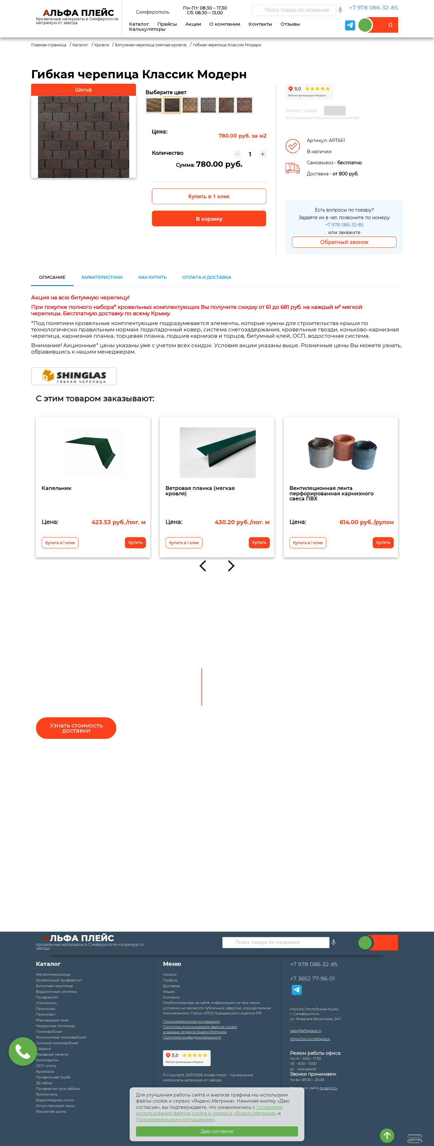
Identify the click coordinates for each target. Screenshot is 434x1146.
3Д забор (44, 1083)
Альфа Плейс (78, 13)
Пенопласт (45, 1014)
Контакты (260, 24)
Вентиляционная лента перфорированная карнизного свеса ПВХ (331, 493)
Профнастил (47, 997)
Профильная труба (53, 1077)
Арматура (45, 1071)
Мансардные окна (52, 1020)
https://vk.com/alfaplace (310, 1039)
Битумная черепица (54, 986)
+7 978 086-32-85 (344, 225)
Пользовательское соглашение (191, 1021)
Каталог (139, 24)
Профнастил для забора (58, 1088)
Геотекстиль (47, 1094)
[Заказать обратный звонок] (365, 943)
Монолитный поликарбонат (61, 1037)
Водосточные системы (56, 991)
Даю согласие (217, 1131)
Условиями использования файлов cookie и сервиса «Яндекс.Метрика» (209, 1110)
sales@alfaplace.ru (305, 1030)
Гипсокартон (47, 1060)
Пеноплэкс (46, 1008)
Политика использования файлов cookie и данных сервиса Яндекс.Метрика (200, 1029)
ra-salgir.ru (328, 1088)
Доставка (171, 986)
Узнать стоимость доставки (76, 728)
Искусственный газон (55, 1106)
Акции (193, 24)
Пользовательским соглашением (175, 1120)
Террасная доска (51, 1111)
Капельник (56, 488)
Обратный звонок (344, 242)
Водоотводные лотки (55, 1100)
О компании (224, 24)
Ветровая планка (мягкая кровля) (200, 490)
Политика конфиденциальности (192, 1037)
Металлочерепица (53, 974)
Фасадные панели (52, 1054)
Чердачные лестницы (55, 1026)
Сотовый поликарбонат (57, 1043)
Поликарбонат (49, 1031)
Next (228, 565)
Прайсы (167, 24)
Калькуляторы (147, 29)
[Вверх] (387, 1136)
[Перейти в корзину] (380, 25)
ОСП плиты (46, 1066)
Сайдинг (43, 1048)
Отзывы (290, 24)
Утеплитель (46, 1003)
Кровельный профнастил (59, 980)
